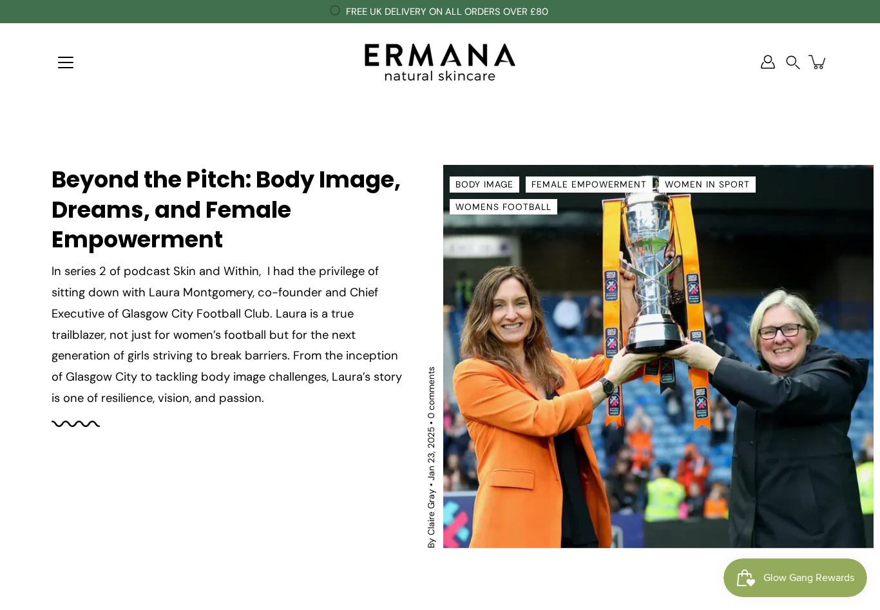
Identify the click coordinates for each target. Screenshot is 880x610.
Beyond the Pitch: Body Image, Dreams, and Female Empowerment (226, 209)
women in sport (707, 184)
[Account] (768, 62)
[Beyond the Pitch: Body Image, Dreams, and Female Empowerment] (658, 356)
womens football (503, 207)
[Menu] (66, 62)
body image (484, 184)
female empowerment (589, 184)
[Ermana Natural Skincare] (440, 62)
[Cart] (818, 62)
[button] (793, 62)
